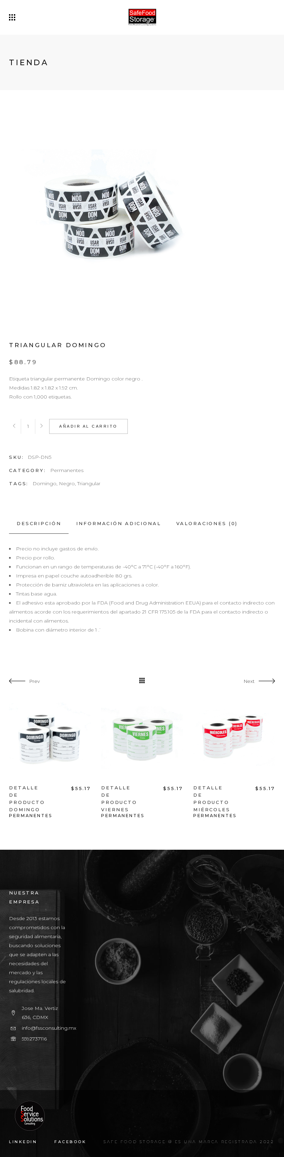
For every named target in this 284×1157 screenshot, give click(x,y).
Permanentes (66, 470)
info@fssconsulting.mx (49, 1028)
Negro (67, 483)
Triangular (88, 483)
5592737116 (34, 1039)
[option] (50, 758)
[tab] (39, 523)
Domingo (44, 483)
